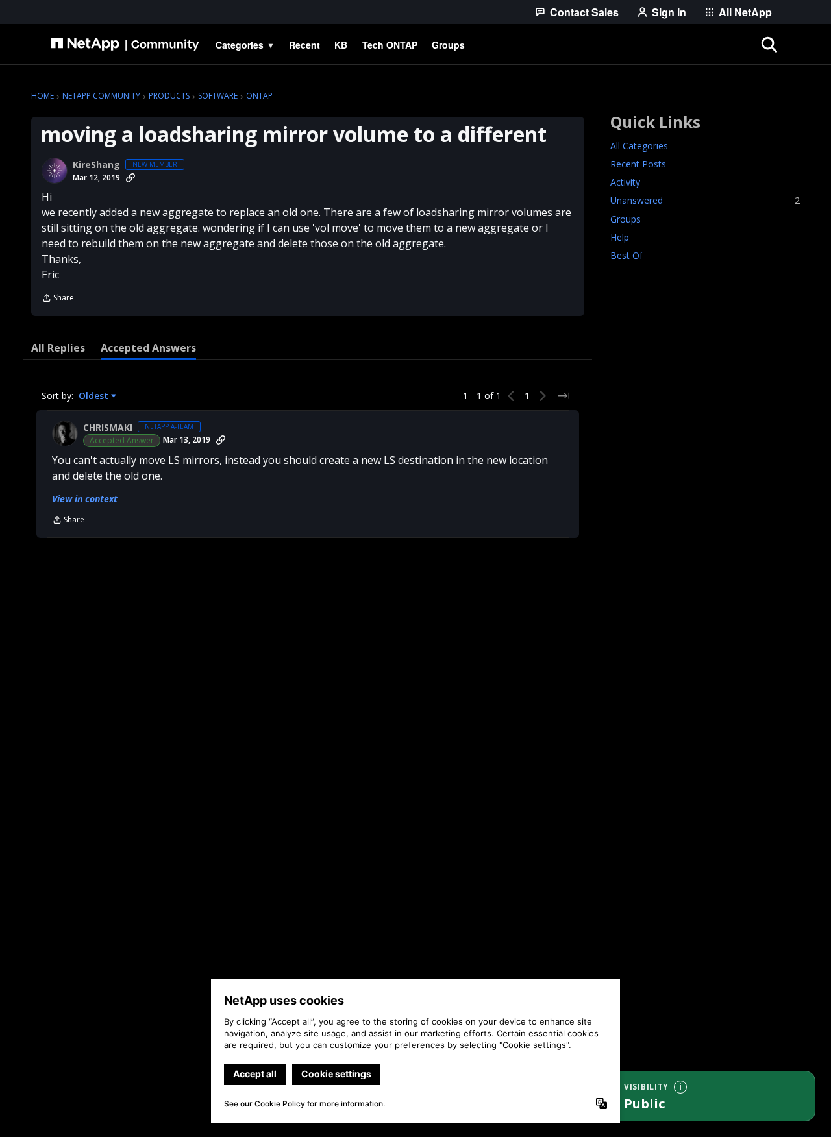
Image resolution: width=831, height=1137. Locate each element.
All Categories (639, 146)
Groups (625, 219)
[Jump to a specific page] (563, 395)
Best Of (626, 255)
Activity (625, 183)
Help (619, 237)
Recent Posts (638, 164)
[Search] (768, 45)
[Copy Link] (130, 178)
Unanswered (705, 201)
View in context (85, 499)
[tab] (58, 348)
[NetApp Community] (124, 44)
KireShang (96, 165)
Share (58, 299)
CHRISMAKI (107, 428)
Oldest (95, 395)
